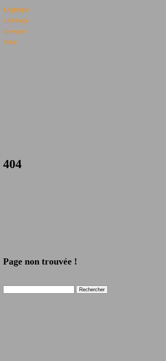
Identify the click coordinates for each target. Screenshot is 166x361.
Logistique (16, 9)
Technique (16, 20)
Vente (10, 42)
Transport (14, 31)
